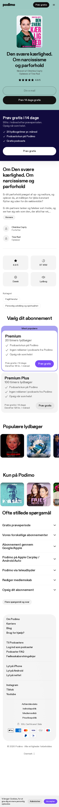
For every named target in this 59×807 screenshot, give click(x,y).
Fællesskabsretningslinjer (21, 656)
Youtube (11, 694)
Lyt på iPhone (14, 666)
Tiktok (10, 689)
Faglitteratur (11, 299)
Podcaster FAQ (15, 651)
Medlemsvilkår (29, 713)
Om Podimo (13, 619)
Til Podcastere (14, 642)
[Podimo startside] (9, 5)
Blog (9, 628)
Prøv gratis (41, 4)
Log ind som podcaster (19, 647)
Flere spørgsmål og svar (17, 602)
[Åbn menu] (54, 5)
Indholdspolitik (30, 708)
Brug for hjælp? (15, 632)
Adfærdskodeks (29, 704)
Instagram (12, 685)
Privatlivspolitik (29, 717)
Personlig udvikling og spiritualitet (21, 305)
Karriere (11, 623)
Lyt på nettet (13, 675)
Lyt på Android (14, 670)
